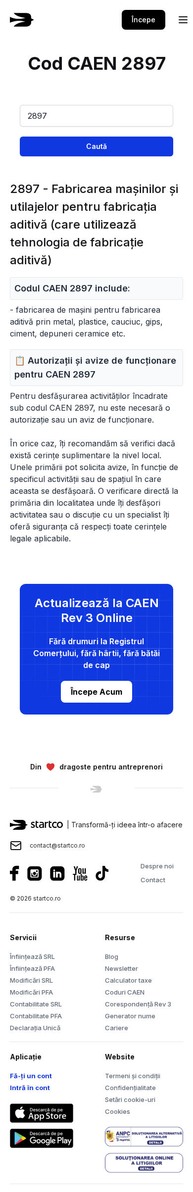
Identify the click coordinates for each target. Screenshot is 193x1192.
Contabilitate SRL (36, 1004)
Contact (153, 880)
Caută (96, 146)
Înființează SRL (32, 956)
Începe (143, 19)
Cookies (117, 1111)
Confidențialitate (130, 1088)
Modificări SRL (31, 980)
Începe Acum (96, 692)
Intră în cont (30, 1088)
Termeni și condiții (132, 1076)
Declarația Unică (35, 1028)
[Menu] (183, 20)
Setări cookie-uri (130, 1099)
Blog (111, 956)
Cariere (116, 1028)
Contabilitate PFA (36, 1016)
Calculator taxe (128, 980)
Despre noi (157, 866)
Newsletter (121, 968)
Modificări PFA (31, 992)
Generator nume (130, 1016)
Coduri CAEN (125, 992)
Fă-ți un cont (31, 1076)
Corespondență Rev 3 (138, 1004)
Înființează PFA (32, 968)
